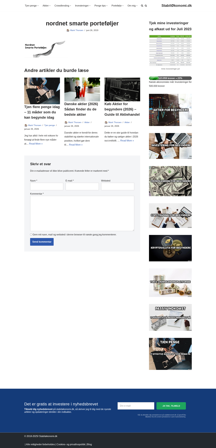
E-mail (70, 180)
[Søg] (146, 6)
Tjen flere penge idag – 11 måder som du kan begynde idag (42, 112)
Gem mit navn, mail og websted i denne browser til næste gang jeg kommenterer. (74, 234)
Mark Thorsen (76, 30)
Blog (89, 444)
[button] (37, 5)
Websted (105, 180)
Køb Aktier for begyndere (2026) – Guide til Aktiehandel (122, 109)
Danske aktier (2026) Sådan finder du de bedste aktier (81, 109)
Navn (33, 180)
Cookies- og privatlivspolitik (71, 444)
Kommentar (37, 194)
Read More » (36, 143)
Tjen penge (49, 125)
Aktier (87, 122)
